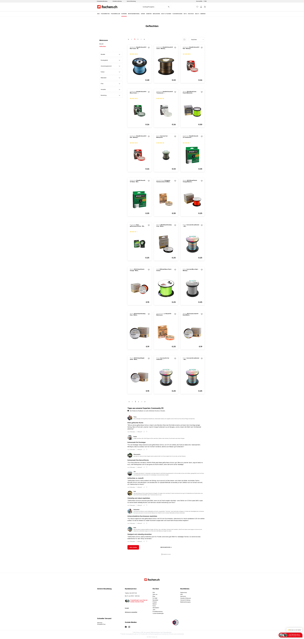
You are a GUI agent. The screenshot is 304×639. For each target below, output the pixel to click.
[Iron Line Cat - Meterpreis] (166, 155)
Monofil (101, 44)
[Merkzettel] (197, 6)
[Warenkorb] (205, 6)
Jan (134, 471)
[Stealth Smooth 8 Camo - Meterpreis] (166, 66)
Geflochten (102, 46)
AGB (181, 594)
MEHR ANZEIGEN (165, 547)
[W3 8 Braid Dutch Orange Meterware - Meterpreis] (192, 199)
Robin (135, 436)
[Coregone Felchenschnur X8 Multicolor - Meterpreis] (166, 199)
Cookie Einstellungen (158, 613)
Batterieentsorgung (185, 602)
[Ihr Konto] (201, 6)
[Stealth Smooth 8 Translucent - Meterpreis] (166, 111)
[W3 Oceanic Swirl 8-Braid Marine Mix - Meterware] (192, 333)
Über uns (155, 594)
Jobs (154, 609)
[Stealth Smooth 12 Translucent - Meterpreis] (192, 155)
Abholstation (156, 607)
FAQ (154, 592)
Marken (155, 604)
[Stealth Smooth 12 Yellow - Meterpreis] (139, 199)
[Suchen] (169, 7)
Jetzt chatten (133, 547)
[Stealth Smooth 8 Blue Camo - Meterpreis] (139, 66)
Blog (154, 596)
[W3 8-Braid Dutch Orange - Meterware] (139, 288)
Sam (134, 527)
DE (205, 1)
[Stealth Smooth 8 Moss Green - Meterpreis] (139, 111)
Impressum (183, 596)
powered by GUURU (167, 554)
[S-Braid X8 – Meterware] (166, 333)
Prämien (155, 602)
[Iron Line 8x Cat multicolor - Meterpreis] (166, 377)
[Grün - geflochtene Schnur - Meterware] (139, 244)
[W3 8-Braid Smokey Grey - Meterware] (139, 333)
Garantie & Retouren (185, 598)
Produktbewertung (157, 611)
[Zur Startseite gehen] (107, 7)
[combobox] (153, 7)
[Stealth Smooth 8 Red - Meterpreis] (192, 66)
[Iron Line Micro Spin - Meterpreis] (192, 288)
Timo (135, 417)
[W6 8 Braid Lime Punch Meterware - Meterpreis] (192, 111)
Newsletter (155, 600)
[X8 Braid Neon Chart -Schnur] (166, 288)
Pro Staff (155, 598)
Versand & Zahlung (185, 600)
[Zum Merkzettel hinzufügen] (148, 47)
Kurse (154, 605)
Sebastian (136, 509)
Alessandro (136, 454)
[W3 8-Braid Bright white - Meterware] (139, 377)
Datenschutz (183, 592)
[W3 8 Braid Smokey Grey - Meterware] (166, 244)
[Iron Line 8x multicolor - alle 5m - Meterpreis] (192, 377)
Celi (134, 491)
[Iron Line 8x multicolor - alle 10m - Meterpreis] (192, 244)
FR (204, 1)
